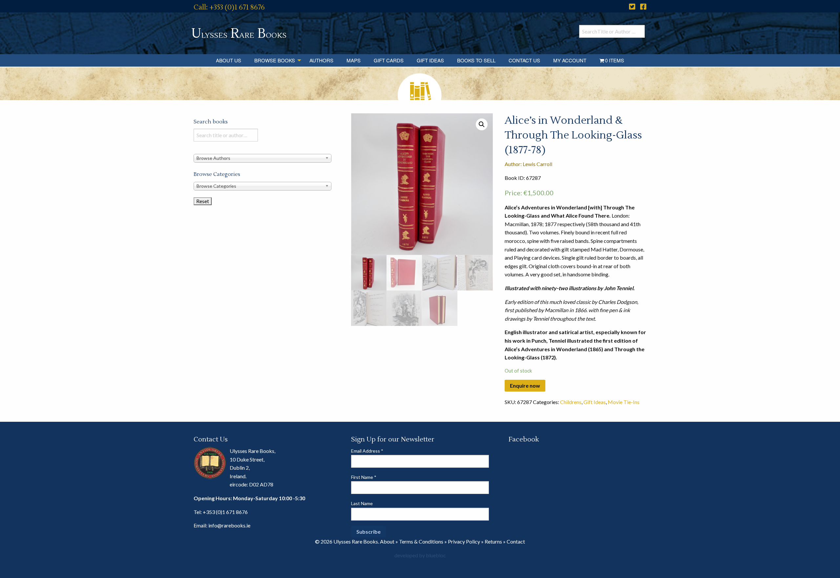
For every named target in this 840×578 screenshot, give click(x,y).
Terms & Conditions (421, 541)
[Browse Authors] (262, 157)
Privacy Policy (464, 541)
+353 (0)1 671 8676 (225, 512)
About (387, 541)
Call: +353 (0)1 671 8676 (229, 7)
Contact (516, 541)
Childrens (570, 402)
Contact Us (524, 60)
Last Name (362, 503)
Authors (321, 60)
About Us (228, 60)
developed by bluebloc (420, 555)
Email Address (367, 451)
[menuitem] (228, 60)
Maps (353, 60)
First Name (363, 477)
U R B (238, 33)
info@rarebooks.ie (229, 525)
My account (569, 60)
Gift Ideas (430, 60)
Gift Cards (389, 60)
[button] (482, 124)
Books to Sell (476, 60)
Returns (493, 541)
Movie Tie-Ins (624, 402)
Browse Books (274, 60)
